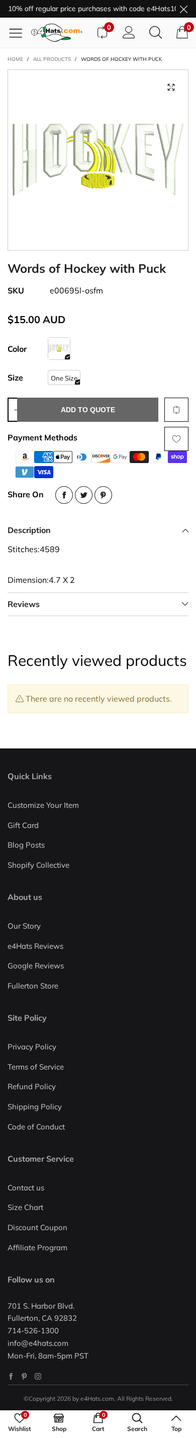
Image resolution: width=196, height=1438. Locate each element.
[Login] (129, 33)
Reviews (24, 604)
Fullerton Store (33, 986)
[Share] (64, 495)
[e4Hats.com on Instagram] (38, 1376)
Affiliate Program (37, 1247)
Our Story (24, 926)
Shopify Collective (38, 865)
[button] (16, 410)
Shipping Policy (35, 1106)
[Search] (155, 33)
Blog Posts (26, 845)
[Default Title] (59, 348)
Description (29, 530)
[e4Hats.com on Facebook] (11, 1376)
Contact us (26, 1187)
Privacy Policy (32, 1046)
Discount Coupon (37, 1227)
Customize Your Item (43, 805)
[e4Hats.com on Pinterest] (24, 1376)
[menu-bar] (19, 33)
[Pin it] (103, 495)
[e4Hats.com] (59, 33)
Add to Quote (88, 410)
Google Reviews (36, 965)
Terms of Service (36, 1067)
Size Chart (25, 1207)
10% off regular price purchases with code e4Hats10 (89, 8)
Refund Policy (32, 1086)
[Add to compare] (176, 410)
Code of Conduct (36, 1126)
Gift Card (23, 825)
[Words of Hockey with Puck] (98, 160)
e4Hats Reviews (35, 946)
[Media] (171, 87)
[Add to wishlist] (176, 439)
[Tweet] (83, 495)
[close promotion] (183, 9)
